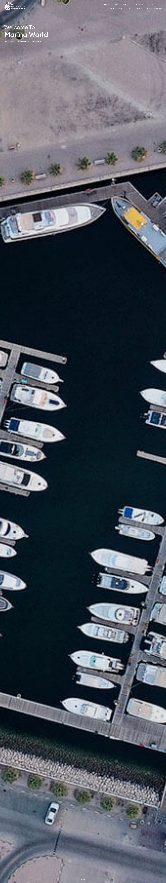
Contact (151, 4)
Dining (130, 8)
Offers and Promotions (154, 8)
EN (157, 4)
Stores (121, 8)
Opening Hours (138, 4)
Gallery (126, 4)
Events (139, 8)
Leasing (116, 4)
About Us (111, 8)
